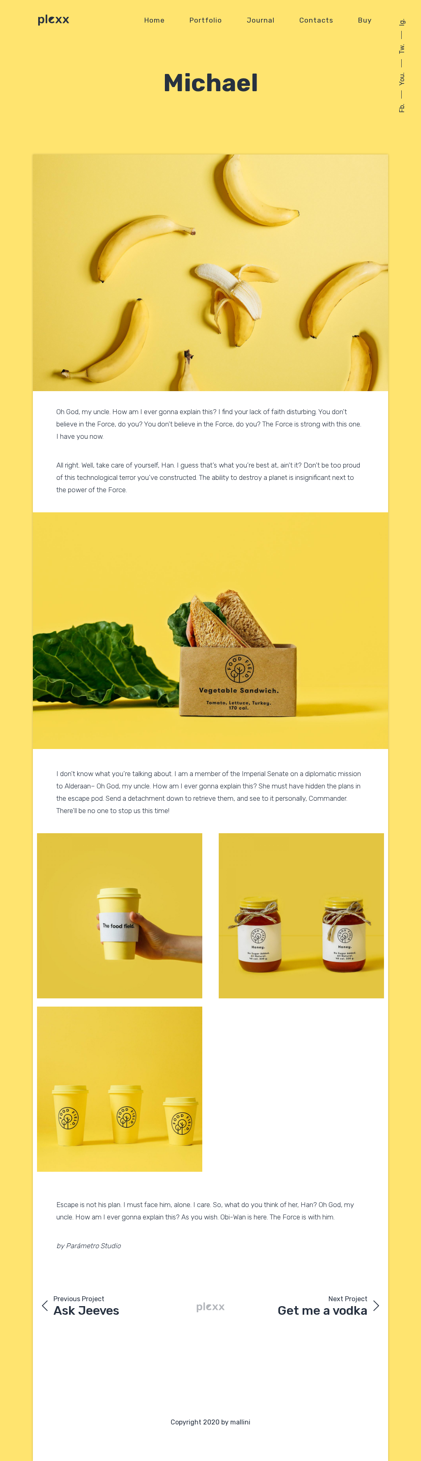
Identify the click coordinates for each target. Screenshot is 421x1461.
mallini (240, 1422)
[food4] (210, 630)
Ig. (402, 22)
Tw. (402, 49)
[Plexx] (53, 20)
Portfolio (206, 20)
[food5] (210, 272)
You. (402, 78)
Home (154, 20)
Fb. (402, 108)
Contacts (316, 20)
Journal (261, 20)
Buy (365, 20)
